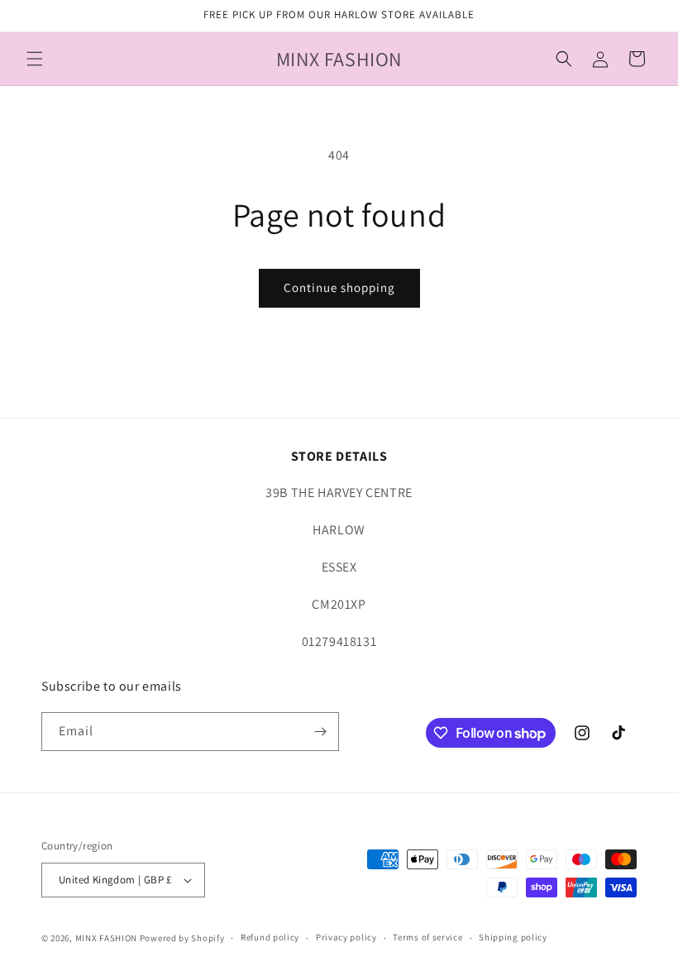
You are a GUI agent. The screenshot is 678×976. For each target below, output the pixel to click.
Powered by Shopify (182, 938)
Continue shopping (339, 287)
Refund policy (270, 937)
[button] (35, 59)
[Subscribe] (320, 731)
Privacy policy (346, 937)
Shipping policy (513, 937)
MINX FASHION (106, 938)
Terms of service (427, 937)
